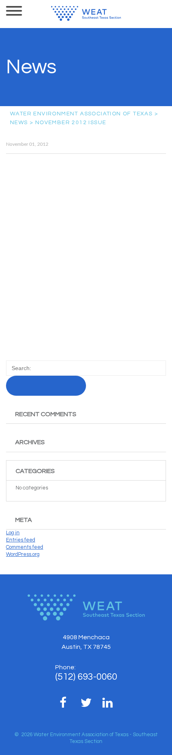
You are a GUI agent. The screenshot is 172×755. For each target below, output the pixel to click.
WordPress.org (23, 554)
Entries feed (20, 540)
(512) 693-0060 (86, 677)
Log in (13, 533)
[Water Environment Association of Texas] (86, 13)
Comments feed (24, 547)
